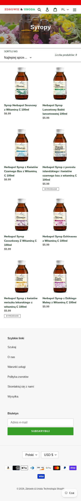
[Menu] (75, 9)
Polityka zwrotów (18, 376)
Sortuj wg (11, 51)
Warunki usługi (16, 366)
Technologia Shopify (54, 488)
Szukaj (12, 347)
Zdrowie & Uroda (34, 488)
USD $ (48, 454)
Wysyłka (13, 396)
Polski (29, 454)
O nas (11, 357)
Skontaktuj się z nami (21, 386)
